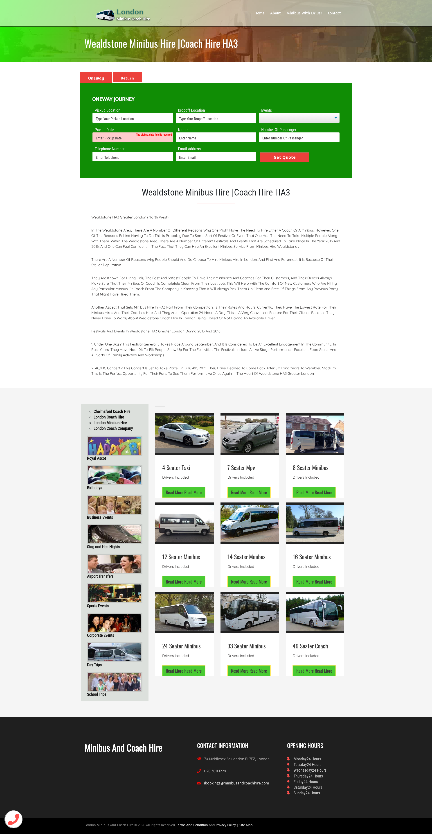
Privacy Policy (226, 825)
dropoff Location (191, 110)
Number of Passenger (278, 129)
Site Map (246, 825)
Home (259, 13)
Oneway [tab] (96, 78)
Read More (184, 492)
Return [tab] (127, 78)
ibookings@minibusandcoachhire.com (236, 783)
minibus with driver (304, 13)
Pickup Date (104, 129)
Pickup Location (107, 110)
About (275, 13)
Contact (334, 13)
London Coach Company (113, 428)
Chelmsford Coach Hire (112, 411)
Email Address (189, 148)
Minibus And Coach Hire (123, 747)
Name (182, 129)
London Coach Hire (109, 417)
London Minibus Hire (110, 422)
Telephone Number (109, 148)
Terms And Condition (192, 825)
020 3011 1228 (215, 771)
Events (266, 110)
